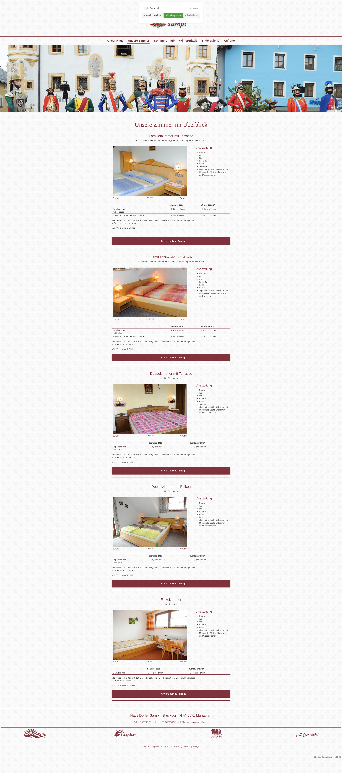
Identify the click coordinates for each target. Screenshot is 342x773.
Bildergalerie (210, 40)
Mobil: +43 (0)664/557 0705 (167, 722)
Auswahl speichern (153, 15)
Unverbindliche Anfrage (173, 241)
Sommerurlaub (164, 40)
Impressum (157, 746)
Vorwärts (183, 198)
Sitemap (146, 746)
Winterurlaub (188, 40)
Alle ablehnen (191, 15)
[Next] (337, 108)
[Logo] (171, 31)
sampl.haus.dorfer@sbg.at (197, 722)
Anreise (187, 746)
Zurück (116, 198)
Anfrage (229, 40)
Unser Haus (115, 40)
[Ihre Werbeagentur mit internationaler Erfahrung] (327, 759)
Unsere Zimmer (138, 40)
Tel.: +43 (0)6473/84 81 (144, 722)
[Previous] (333, 108)
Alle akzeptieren (173, 15)
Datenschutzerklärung (173, 746)
